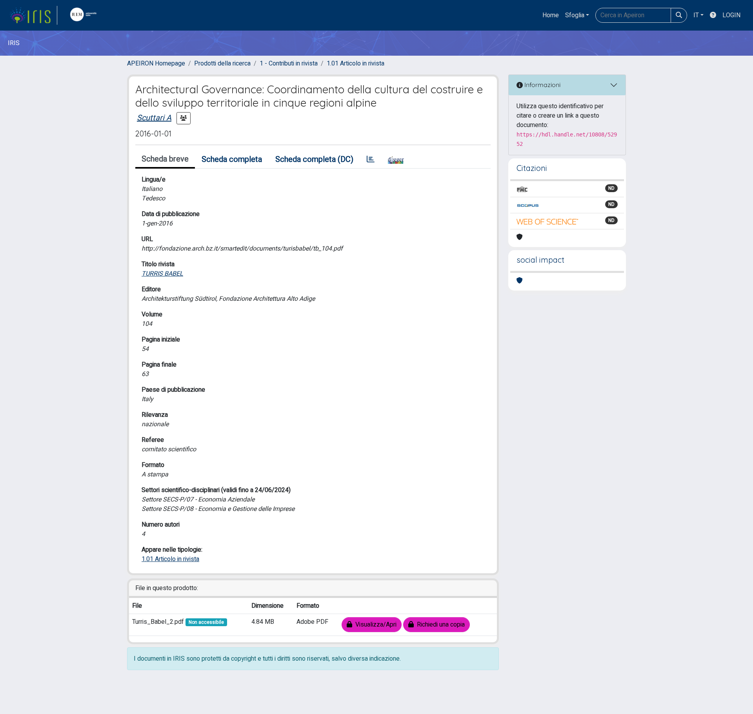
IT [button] (696, 15)
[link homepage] (33, 15)
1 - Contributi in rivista (289, 63)
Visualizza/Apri (374, 624)
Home (550, 15)
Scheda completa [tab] (232, 159)
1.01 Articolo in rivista (355, 63)
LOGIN (731, 15)
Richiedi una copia (439, 624)
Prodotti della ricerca (222, 63)
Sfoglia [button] (574, 15)
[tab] (370, 159)
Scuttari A (154, 118)
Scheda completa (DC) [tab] (314, 159)
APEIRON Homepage (156, 63)
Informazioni (541, 85)
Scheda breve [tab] (165, 159)
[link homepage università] (85, 15)
